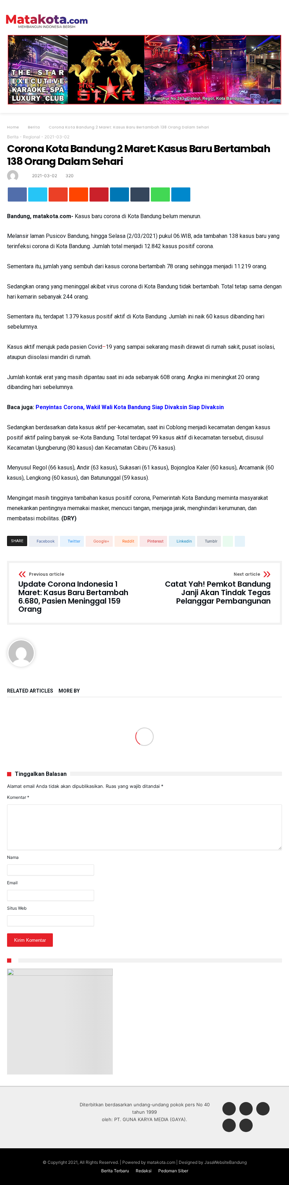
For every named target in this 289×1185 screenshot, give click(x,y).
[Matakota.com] (47, 14)
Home (13, 127)
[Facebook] (229, 1109)
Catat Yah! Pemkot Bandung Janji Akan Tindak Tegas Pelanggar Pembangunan (218, 588)
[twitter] (37, 194)
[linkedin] (119, 194)
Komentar (18, 797)
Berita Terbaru (115, 1170)
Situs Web (16, 908)
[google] (58, 194)
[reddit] (78, 194)
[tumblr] (139, 194)
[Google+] (263, 1109)
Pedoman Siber (173, 1170)
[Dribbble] (229, 1126)
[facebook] (17, 194)
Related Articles (30, 691)
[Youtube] (246, 1126)
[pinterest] (99, 194)
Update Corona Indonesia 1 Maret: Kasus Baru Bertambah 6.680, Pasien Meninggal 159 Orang (73, 593)
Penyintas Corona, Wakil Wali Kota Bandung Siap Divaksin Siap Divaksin (130, 407)
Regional (31, 136)
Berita (34, 127)
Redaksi (144, 1170)
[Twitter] (246, 1109)
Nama (13, 857)
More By (70, 691)
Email (12, 882)
